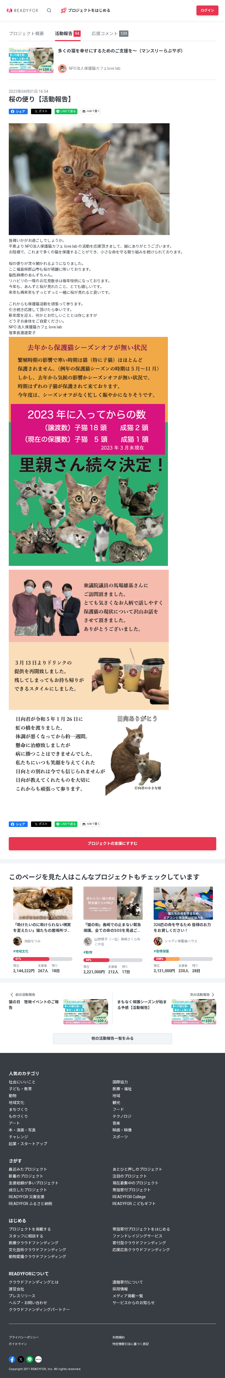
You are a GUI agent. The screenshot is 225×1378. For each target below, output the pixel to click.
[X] (21, 1359)
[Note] (38, 1359)
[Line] (29, 1359)
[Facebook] (12, 1359)
